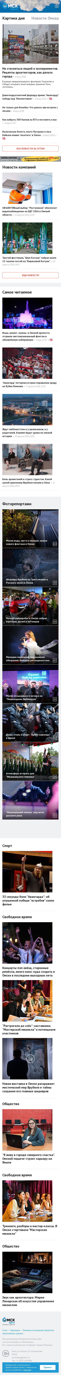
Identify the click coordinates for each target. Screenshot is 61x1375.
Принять (48, 1367)
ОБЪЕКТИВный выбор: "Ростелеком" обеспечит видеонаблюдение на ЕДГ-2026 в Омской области (29, 211)
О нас (4, 1330)
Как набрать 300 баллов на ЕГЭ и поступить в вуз (29, 119)
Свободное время (17, 916)
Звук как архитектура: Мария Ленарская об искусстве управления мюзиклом (28, 1301)
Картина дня (13, 18)
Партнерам (15, 1330)
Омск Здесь (10, 6)
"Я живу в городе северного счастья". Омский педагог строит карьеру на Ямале (28, 1158)
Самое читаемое (17, 292)
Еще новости (30, 275)
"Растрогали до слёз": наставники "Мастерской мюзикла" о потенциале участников (29, 1029)
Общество (10, 1103)
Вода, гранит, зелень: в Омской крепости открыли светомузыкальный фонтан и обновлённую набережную (26, 336)
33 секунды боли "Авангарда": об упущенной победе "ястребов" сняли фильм (28, 900)
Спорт (7, 845)
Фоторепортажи (16, 503)
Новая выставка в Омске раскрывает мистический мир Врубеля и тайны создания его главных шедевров (28, 1087)
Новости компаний (19, 167)
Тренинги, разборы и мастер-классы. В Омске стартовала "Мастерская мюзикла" (29, 1230)
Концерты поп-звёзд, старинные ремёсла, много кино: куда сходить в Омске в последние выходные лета (28, 971)
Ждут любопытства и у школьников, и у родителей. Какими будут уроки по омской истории (27, 433)
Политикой (27, 1370)
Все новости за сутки (31, 148)
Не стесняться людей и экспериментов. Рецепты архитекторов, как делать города (30, 72)
